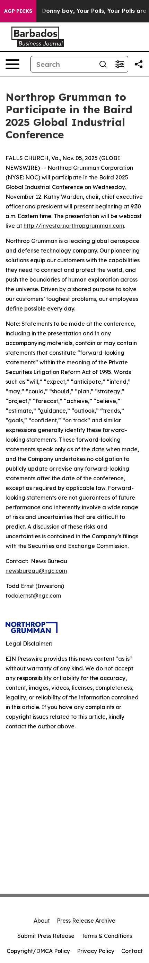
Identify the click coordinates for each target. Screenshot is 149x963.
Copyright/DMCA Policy (38, 950)
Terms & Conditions (106, 935)
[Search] (103, 64)
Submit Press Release (45, 935)
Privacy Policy (95, 950)
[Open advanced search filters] (119, 64)
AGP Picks (18, 11)
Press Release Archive (86, 920)
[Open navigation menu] (12, 64)
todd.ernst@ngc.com (33, 595)
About (42, 920)
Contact (132, 950)
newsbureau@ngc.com (36, 570)
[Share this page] (138, 64)
